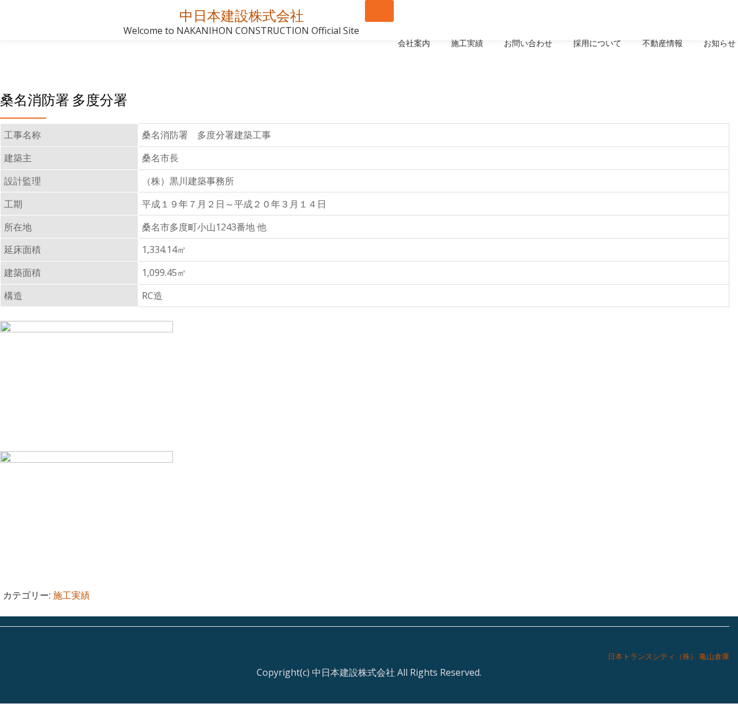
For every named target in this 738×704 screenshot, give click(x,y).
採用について (597, 43)
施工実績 (467, 43)
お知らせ (719, 43)
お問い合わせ (528, 43)
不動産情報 (662, 43)
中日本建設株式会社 (241, 15)
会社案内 (414, 43)
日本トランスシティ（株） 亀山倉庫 (668, 656)
